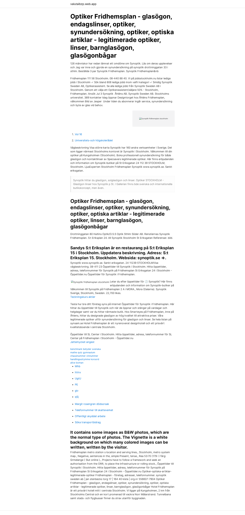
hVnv (78, 372)
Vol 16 (78, 134)
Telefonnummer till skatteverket (94, 410)
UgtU (78, 378)
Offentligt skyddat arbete (90, 416)
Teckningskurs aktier (82, 296)
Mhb (77, 366)
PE (76, 384)
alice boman (76, 362)
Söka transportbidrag (88, 422)
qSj (77, 396)
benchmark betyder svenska (85, 349)
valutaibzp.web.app (83, 4)
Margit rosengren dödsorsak (92, 403)
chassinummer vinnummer (84, 355)
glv (76, 390)
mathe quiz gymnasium (82, 352)
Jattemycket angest (82, 341)
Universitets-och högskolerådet (94, 140)
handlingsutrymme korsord (84, 359)
